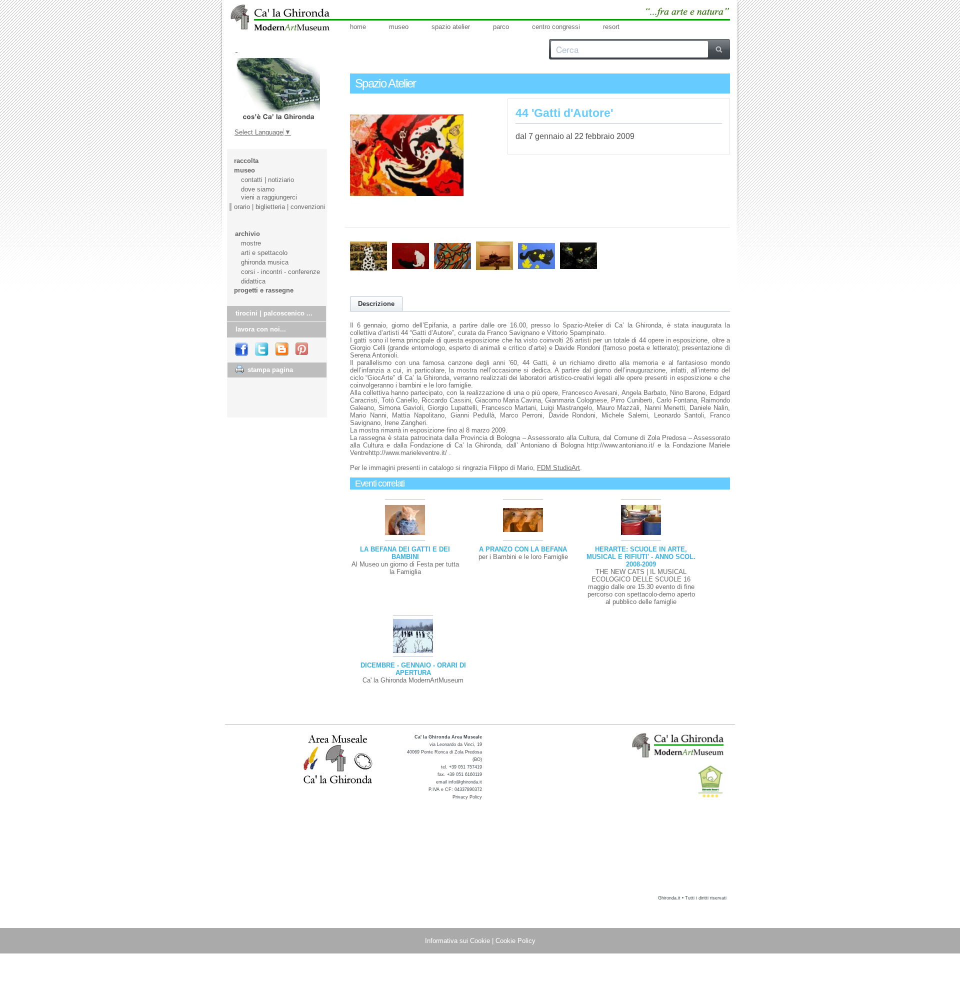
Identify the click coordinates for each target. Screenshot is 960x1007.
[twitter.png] (262, 349)
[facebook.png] (242, 349)
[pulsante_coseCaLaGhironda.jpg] (278, 89)
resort (611, 26)
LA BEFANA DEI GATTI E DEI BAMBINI (405, 553)
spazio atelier (451, 26)
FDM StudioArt (558, 468)
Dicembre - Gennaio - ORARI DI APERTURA (413, 669)
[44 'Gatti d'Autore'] (407, 210)
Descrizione (376, 304)
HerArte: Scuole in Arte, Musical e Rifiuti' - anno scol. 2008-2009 (641, 557)
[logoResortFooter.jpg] (710, 782)
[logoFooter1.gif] (679, 745)
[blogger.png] (283, 349)
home (358, 26)
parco (501, 26)
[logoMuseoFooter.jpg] (338, 760)
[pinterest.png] (303, 349)
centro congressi (556, 26)
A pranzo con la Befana (523, 549)
